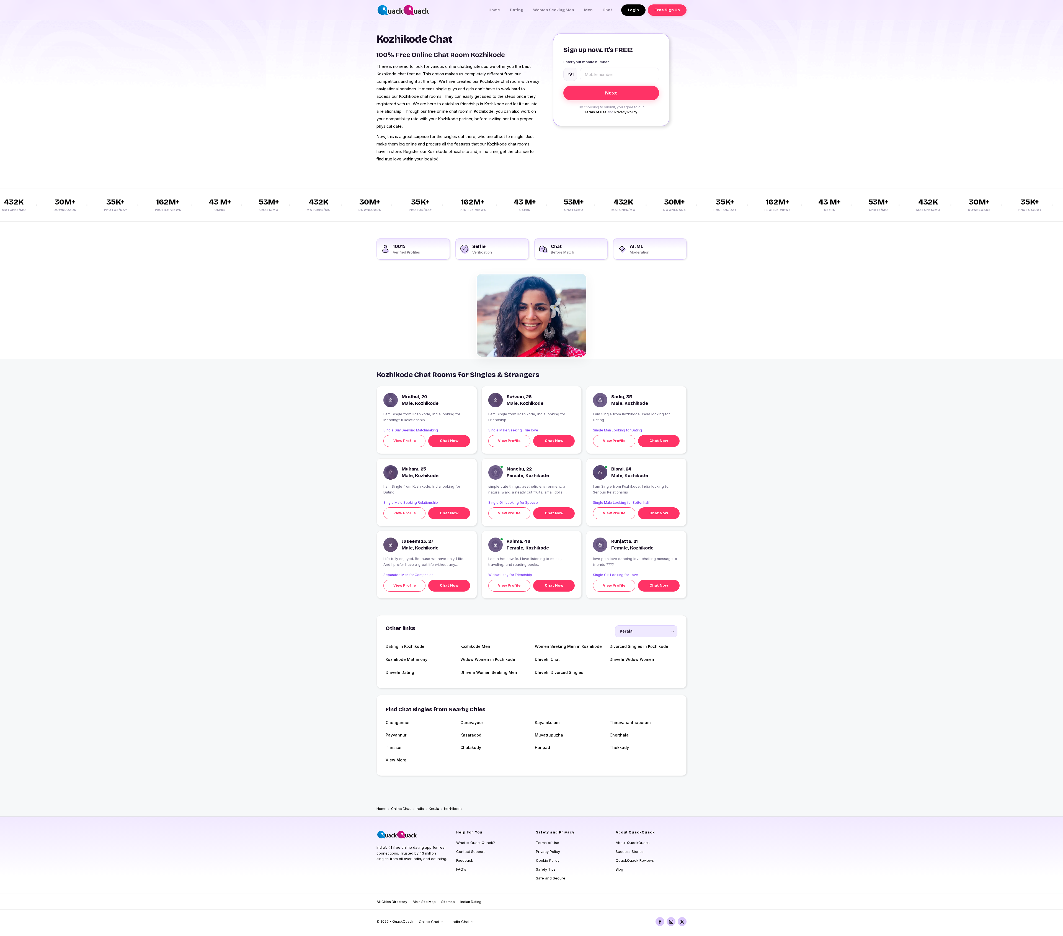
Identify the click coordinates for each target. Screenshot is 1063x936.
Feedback (464, 860)
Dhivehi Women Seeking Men (488, 672)
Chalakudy (470, 747)
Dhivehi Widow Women (632, 659)
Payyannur (396, 735)
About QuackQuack (633, 842)
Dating (516, 10)
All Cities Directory (391, 902)
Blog (619, 869)
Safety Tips (546, 869)
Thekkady (619, 747)
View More (396, 760)
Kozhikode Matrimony (406, 659)
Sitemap (448, 902)
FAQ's (461, 869)
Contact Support (470, 851)
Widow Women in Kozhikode (487, 659)
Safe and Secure (550, 878)
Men (588, 10)
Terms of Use (595, 112)
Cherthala (619, 735)
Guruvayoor (471, 722)
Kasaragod (470, 735)
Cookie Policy (547, 860)
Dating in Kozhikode (405, 646)
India (420, 809)
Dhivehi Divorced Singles (559, 672)
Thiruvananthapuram (630, 722)
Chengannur (398, 722)
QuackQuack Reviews (635, 860)
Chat (607, 10)
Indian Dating (470, 902)
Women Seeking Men (553, 10)
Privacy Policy (625, 112)
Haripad (542, 747)
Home (494, 10)
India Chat (460, 921)
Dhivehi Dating (400, 672)
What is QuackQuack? (475, 842)
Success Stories (630, 851)
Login (633, 10)
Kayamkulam (547, 722)
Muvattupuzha (549, 735)
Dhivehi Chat (547, 659)
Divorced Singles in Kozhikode (639, 646)
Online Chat (401, 809)
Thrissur (394, 747)
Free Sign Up (667, 10)
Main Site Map (424, 902)
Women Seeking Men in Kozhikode (568, 646)
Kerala (434, 809)
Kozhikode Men (475, 646)
